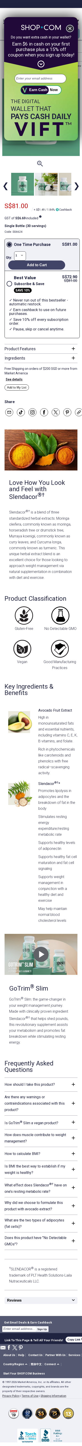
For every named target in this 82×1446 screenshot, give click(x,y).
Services (74, 1355)
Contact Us (35, 1355)
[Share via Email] (9, 412)
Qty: (9, 257)
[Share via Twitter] (55, 412)
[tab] (41, 348)
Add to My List (16, 387)
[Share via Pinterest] (67, 412)
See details (14, 379)
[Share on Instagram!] (32, 412)
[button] (16, 1364)
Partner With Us (55, 1355)
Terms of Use (30, 1395)
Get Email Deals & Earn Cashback (28, 1322)
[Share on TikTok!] (21, 412)
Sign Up (42, 1329)
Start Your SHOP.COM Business (24, 1373)
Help (21, 1355)
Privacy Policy (11, 1395)
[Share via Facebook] (44, 412)
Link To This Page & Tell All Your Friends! (34, 1340)
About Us (9, 1355)
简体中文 (36, 1364)
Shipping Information (53, 1395)
